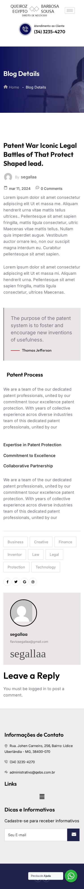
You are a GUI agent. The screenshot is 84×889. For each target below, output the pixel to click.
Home (13, 87)
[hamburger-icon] (70, 10)
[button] (41, 796)
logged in (37, 688)
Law (35, 554)
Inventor (15, 554)
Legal (54, 554)
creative (41, 542)
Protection (16, 567)
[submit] (73, 835)
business (16, 542)
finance (65, 542)
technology (46, 567)
